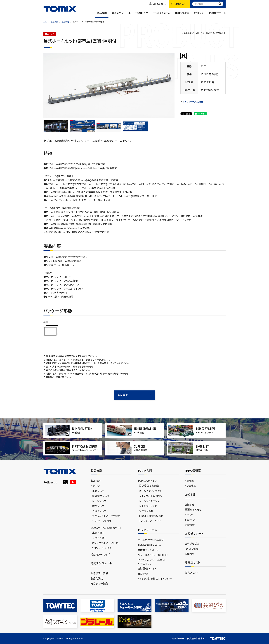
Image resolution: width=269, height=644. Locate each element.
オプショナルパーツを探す (106, 516)
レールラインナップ (149, 501)
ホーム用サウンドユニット (151, 540)
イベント (189, 514)
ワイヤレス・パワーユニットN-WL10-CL (152, 561)
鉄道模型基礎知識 (149, 485)
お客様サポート (217, 13)
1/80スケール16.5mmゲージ (106, 528)
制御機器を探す (100, 496)
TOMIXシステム (161, 13)
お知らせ (198, 13)
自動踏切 (143, 573)
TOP (45, 21)
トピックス (190, 519)
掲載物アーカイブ (100, 554)
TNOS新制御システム (149, 545)
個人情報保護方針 (196, 638)
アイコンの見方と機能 (193, 101)
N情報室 (189, 480)
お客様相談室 (192, 543)
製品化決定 (97, 578)
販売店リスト (191, 572)
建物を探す (98, 506)
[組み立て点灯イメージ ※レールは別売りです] (55, 126)
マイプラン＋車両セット (151, 495)
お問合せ (190, 553)
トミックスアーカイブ (150, 521)
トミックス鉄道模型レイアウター (155, 578)
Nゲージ (95, 486)
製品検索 (102, 13)
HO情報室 (190, 485)
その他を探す (99, 511)
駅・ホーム (49, 34)
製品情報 (65, 21)
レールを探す (99, 501)
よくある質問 (191, 549)
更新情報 (190, 525)
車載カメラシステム (148, 550)
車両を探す (98, 491)
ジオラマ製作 (146, 511)
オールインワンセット (150, 490)
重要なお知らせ (193, 509)
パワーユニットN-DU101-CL (153, 555)
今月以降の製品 (99, 573)
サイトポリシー (177, 638)
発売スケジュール (121, 13)
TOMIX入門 (141, 13)
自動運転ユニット (147, 568)
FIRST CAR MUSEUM (151, 516)
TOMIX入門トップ (147, 480)
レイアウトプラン (148, 506)
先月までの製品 (99, 583)
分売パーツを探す (101, 521)
